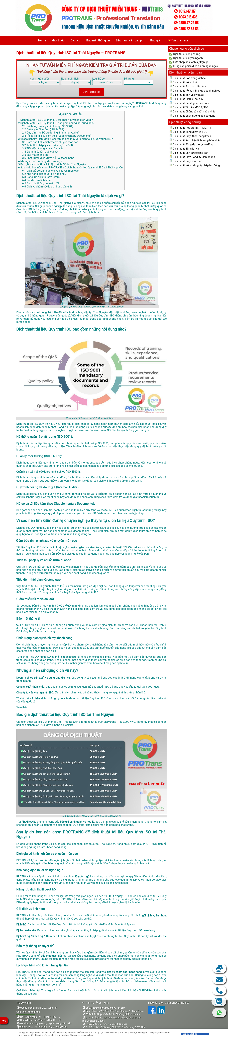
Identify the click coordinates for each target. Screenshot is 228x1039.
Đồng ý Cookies (190, 1034)
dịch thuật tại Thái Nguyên (99, 844)
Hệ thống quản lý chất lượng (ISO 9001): (48, 126)
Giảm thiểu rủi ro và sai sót (40, 151)
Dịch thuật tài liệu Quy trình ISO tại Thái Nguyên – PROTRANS (70, 52)
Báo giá (155, 40)
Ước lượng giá (91, 91)
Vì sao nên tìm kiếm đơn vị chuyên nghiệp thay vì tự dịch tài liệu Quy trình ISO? (65, 139)
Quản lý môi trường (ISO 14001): (43, 129)
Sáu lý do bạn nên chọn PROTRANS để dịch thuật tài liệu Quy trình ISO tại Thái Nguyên (70, 167)
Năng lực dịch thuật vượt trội (41, 177)
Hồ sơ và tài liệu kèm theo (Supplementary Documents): (57, 135)
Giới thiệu (58, 40)
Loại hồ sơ (98, 78)
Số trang (129, 78)
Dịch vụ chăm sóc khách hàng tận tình (47, 186)
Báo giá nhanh (219, 968)
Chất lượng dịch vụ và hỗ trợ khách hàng (48, 158)
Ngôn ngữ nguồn (40, 78)
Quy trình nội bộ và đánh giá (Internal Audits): (51, 132)
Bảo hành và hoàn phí (130, 40)
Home (42, 40)
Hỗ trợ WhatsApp (219, 1012)
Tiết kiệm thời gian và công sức (42, 148)
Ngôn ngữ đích (70, 78)
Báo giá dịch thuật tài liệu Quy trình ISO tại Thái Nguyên (52, 164)
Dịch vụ (75, 40)
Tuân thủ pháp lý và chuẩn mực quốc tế (47, 145)
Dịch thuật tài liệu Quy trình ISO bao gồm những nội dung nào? (56, 123)
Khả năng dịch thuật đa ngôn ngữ (44, 173)
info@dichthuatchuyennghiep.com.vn (219, 979)
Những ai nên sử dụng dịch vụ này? (40, 161)
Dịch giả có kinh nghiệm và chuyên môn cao (50, 170)
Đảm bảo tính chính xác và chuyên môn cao (50, 142)
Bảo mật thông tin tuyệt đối (40, 183)
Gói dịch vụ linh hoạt (36, 180)
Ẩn (80, 114)
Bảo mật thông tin (98, 40)
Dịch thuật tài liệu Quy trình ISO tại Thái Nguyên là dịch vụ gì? (55, 119)
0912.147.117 (219, 990)
